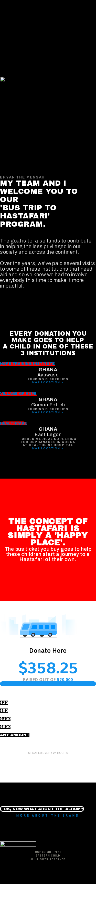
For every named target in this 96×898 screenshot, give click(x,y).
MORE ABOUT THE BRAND (48, 815)
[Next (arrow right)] (31, 895)
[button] (27, 364)
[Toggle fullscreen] (52, 888)
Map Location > (47, 382)
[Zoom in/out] (74, 888)
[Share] (31, 888)
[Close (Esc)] (10, 888)
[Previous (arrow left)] (10, 895)
